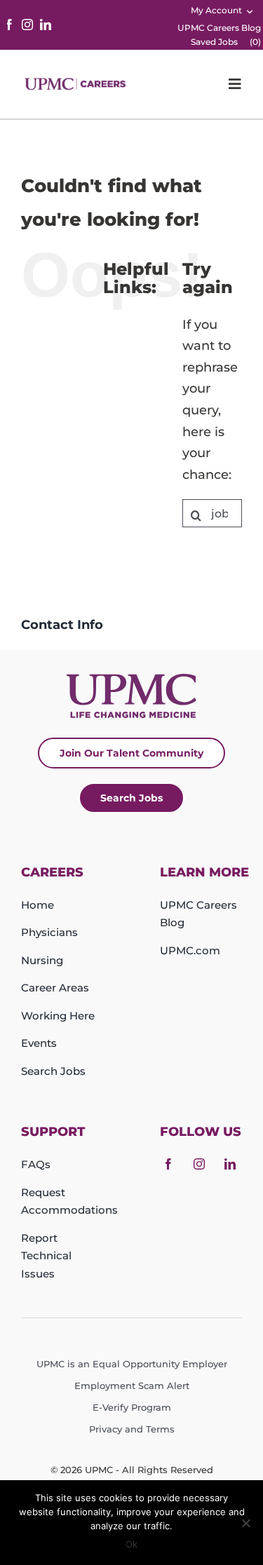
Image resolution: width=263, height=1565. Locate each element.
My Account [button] (216, 10)
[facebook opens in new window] (9, 24)
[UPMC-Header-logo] (76, 84)
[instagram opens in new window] (27, 24)
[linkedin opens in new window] (45, 24)
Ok (131, 1544)
